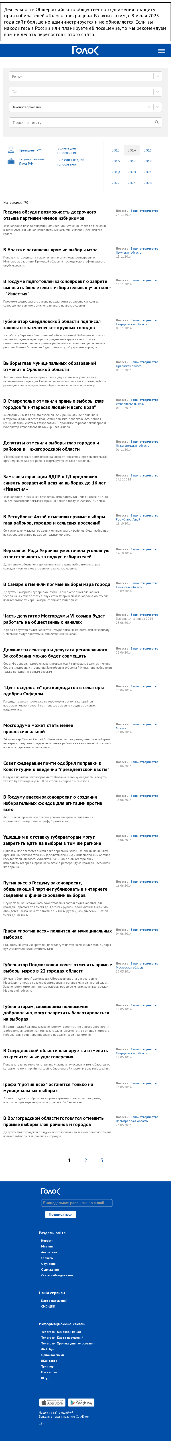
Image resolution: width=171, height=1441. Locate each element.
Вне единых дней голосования (70, 161)
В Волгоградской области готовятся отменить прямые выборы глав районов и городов (53, 1121)
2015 (148, 150)
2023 (132, 183)
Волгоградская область (132, 1121)
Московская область (129, 967)
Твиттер (47, 1366)
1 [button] (69, 1160)
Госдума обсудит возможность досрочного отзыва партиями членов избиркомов (49, 215)
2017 (132, 161)
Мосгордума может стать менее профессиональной (38, 728)
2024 (148, 183)
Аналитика (49, 1252)
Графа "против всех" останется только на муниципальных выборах (48, 1087)
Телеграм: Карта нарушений (62, 1338)
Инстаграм (49, 1372)
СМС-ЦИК (48, 1306)
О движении (50, 1269)
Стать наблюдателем (57, 1275)
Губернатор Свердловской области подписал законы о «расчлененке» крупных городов (52, 324)
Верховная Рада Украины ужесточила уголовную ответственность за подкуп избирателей (56, 553)
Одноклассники (52, 1355)
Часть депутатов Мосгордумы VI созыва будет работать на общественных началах (54, 619)
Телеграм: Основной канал (61, 1332)
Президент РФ (30, 150)
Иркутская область (128, 252)
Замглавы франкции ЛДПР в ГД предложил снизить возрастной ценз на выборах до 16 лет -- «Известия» (56, 482)
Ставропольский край (130, 404)
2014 (132, 150)
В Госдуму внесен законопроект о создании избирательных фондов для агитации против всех (52, 803)
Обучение (48, 1264)
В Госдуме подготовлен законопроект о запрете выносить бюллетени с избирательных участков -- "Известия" (57, 287)
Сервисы (47, 1258)
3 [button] (101, 1160)
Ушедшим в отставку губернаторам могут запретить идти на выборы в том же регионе (52, 840)
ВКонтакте (49, 1361)
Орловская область (129, 366)
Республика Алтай (128, 519)
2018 (148, 161)
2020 (132, 172)
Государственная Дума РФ (32, 161)
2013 (116, 150)
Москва (121, 728)
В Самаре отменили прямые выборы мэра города (56, 584)
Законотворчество (144, 211)
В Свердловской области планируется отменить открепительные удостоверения (55, 1053)
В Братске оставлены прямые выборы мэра (50, 249)
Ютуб (45, 1378)
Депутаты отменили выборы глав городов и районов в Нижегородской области (51, 446)
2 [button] (85, 1160)
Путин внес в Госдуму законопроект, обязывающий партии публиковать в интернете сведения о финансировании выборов (55, 889)
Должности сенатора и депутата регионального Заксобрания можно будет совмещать (55, 652)
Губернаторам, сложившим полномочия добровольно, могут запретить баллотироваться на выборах (56, 1012)
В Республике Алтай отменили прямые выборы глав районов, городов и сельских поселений (54, 519)
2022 (116, 183)
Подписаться (60, 1214)
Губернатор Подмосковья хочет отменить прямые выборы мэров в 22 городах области (57, 967)
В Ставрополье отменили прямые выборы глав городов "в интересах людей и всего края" (53, 404)
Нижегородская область (132, 446)
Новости (47, 1241)
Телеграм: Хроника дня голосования (68, 1343)
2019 (116, 172)
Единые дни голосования (67, 150)
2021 (148, 172)
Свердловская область (131, 324)
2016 (116, 161)
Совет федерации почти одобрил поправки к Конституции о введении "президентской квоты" (56, 766)
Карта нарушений (54, 1301)
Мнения (47, 1246)
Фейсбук (47, 1349)
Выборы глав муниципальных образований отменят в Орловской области (49, 366)
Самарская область (129, 587)
